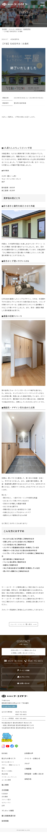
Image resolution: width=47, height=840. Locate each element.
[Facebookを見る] (12, 746)
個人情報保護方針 (9, 816)
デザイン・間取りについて (11, 765)
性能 (3, 768)
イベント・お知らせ (32, 758)
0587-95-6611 (20, 718)
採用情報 (5, 821)
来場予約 (27, 779)
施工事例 (5, 785)
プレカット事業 (8, 810)
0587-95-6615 (21, 714)
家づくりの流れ (7, 771)
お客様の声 (28, 753)
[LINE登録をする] (16, 746)
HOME (5, 753)
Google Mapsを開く (9, 706)
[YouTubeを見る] (7, 746)
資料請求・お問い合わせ (34, 774)
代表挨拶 (5, 794)
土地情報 (27, 768)
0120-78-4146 (21, 712)
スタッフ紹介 (6, 800)
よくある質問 (6, 780)
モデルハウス (6, 803)
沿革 (3, 806)
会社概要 (5, 797)
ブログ (27, 763)
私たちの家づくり (9, 758)
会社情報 (5, 790)
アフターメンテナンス (9, 777)
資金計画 (5, 774)
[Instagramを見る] (3, 746)
